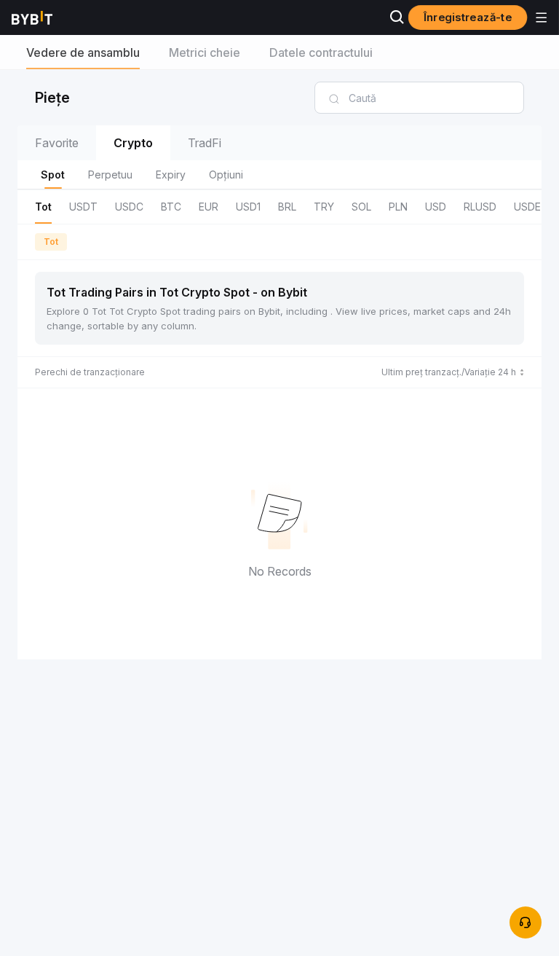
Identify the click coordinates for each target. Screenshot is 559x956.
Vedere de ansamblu (83, 52)
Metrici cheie (204, 52)
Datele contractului (321, 52)
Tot (51, 241)
